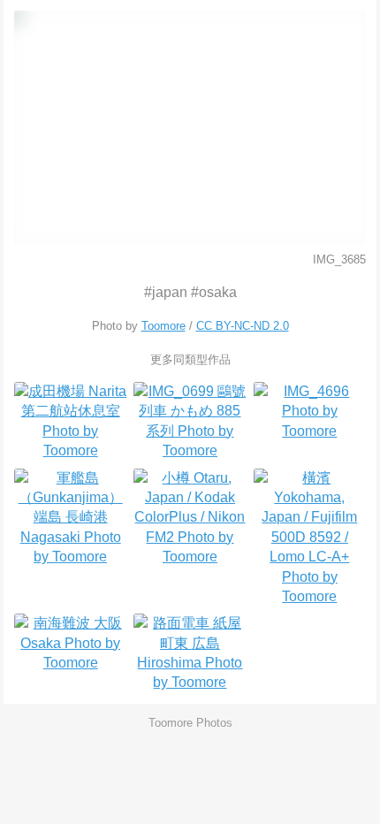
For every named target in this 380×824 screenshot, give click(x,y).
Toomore (163, 325)
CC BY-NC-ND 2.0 (242, 325)
